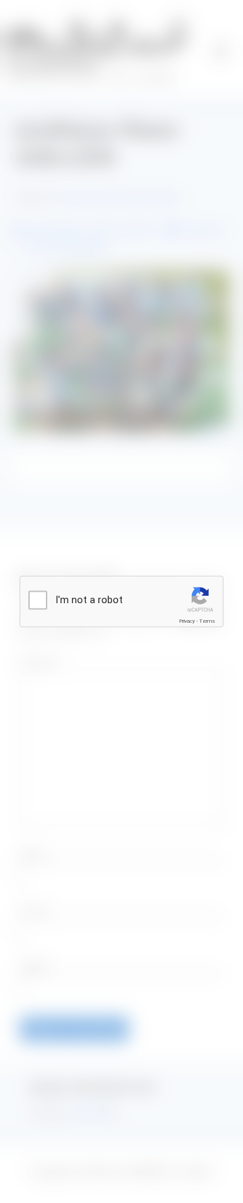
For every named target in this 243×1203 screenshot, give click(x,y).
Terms (207, 621)
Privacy (187, 621)
